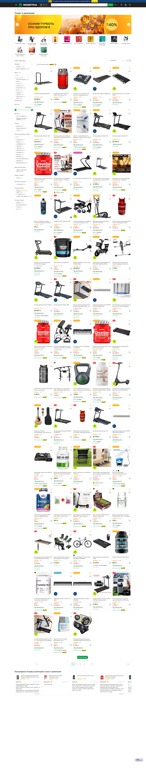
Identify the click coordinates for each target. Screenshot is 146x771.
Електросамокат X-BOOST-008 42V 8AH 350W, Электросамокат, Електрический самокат (82, 515)
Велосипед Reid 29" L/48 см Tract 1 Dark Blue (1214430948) (82, 558)
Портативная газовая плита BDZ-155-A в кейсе (43, 473)
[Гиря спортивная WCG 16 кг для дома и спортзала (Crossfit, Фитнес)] (82, 374)
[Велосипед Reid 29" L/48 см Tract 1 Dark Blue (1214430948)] (82, 542)
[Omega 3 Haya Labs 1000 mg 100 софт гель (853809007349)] (43, 500)
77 (92, 664)
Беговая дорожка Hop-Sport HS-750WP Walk (120, 347)
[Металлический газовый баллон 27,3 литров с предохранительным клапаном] (121, 206)
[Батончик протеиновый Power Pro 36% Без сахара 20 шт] (102, 500)
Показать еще (18, 100)
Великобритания (22, 162)
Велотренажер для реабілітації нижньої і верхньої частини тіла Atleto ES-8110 (120, 263)
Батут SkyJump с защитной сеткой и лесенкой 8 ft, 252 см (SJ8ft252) (121, 305)
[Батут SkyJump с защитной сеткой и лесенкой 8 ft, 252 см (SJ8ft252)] (121, 290)
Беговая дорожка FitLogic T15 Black (43, 304)
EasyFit (19, 92)
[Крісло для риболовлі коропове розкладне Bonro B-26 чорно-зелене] (63, 542)
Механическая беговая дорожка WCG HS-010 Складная (42, 263)
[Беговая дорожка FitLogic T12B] (43, 121)
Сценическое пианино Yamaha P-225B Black (81, 599)
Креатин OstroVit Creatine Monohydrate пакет (60, 640)
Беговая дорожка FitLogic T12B (42, 136)
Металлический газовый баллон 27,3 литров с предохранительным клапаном (121, 222)
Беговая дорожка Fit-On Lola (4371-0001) (121, 94)
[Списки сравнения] (125, 4)
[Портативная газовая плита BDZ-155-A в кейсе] (43, 458)
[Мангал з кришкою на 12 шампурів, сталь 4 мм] (82, 458)
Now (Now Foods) (22, 79)
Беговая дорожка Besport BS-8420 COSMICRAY (62, 432)
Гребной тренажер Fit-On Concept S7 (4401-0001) (81, 263)
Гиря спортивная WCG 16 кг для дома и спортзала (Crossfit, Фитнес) (82, 389)
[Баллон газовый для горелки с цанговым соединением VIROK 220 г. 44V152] (43, 206)
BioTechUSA (20, 87)
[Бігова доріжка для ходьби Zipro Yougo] (102, 542)
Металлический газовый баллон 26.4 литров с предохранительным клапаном (81, 432)
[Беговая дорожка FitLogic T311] (121, 121)
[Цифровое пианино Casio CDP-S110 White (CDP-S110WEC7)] (121, 416)
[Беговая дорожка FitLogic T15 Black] (43, 290)
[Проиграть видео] (71, 217)
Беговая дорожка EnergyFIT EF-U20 (82, 178)
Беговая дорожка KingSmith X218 (62, 221)
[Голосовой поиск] (105, 4)
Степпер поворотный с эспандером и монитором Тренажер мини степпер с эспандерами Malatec (82, 222)
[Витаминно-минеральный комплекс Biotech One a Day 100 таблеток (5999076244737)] (63, 458)
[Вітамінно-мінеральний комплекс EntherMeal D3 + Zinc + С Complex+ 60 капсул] (121, 500)
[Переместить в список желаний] (51, 68)
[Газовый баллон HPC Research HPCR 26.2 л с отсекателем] (43, 374)
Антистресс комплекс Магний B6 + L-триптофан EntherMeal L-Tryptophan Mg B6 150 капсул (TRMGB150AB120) (43, 599)
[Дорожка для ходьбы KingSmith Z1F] (102, 79)
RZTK (18, 81)
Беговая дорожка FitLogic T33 (100, 431)
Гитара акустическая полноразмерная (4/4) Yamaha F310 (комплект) (43, 432)
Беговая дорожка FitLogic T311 (120, 136)
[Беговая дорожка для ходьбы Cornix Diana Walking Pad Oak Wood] (43, 542)
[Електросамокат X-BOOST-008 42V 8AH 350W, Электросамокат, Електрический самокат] (82, 500)
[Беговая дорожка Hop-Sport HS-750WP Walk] (121, 331)
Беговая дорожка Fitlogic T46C (100, 136)
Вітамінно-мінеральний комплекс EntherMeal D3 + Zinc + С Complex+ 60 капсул (121, 515)
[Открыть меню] (16, 4)
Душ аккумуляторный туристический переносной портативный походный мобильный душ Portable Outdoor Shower (121, 473)
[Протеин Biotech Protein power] (63, 248)
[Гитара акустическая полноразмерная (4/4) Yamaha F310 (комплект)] (43, 416)
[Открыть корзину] (129, 4)
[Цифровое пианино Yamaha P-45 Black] (63, 584)
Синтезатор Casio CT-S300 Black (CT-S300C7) (81, 347)
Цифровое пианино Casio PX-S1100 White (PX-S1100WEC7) (101, 305)
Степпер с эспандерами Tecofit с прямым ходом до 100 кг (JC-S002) (62, 347)
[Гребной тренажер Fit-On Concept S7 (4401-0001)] (82, 248)
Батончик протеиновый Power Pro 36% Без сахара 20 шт (101, 515)
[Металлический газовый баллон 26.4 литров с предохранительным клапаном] (82, 416)
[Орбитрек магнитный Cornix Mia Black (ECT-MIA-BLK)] (102, 206)
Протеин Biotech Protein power (61, 262)
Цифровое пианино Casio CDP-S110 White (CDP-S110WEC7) (121, 432)
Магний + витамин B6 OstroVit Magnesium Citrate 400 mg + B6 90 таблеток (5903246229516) (82, 137)
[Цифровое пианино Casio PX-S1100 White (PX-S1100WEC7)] (102, 290)
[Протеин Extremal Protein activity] (121, 542)
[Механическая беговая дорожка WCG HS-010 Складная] (43, 248)
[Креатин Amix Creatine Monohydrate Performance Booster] (43, 163)
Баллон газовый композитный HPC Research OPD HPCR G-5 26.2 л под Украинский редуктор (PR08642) (30, 676)
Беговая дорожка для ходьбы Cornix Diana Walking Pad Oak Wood (43, 558)
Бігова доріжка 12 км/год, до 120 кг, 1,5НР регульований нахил (102, 599)
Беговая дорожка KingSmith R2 (42, 93)
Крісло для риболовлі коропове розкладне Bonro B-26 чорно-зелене (62, 558)
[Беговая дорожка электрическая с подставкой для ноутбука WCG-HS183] (102, 163)
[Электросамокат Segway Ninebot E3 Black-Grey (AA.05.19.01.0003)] (121, 374)
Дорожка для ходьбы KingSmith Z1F (101, 93)
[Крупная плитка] (126, 60)
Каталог (45, 4)
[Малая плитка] (129, 60)
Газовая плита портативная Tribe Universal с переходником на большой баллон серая (81, 94)
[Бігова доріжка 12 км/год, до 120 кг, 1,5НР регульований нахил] (102, 584)
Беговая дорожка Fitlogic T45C (61, 304)
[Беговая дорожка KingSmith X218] (63, 206)
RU (115, 4)
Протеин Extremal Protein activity (120, 557)
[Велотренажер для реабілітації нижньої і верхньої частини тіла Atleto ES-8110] (121, 248)
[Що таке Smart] (55, 64)
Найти (110, 4)
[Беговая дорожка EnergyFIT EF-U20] (82, 163)
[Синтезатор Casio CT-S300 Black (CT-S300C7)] (82, 331)
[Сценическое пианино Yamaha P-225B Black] (82, 584)
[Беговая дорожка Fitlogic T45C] (63, 290)
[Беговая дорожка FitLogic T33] (102, 416)
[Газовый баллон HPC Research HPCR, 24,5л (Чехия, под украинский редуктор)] (63, 79)
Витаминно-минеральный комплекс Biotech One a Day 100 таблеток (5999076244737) (62, 473)
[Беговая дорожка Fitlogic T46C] (102, 121)
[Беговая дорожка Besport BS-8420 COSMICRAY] (63, 416)
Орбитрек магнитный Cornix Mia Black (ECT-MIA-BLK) (101, 222)
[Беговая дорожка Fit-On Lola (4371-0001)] (121, 79)
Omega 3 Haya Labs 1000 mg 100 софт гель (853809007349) (42, 515)
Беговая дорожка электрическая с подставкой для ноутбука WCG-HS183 (101, 179)
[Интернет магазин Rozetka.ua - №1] (28, 4)
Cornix (19, 83)
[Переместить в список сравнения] (51, 71)
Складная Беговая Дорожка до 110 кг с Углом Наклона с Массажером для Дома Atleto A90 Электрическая (43, 640)
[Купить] (51, 99)
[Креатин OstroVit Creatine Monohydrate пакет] (63, 624)
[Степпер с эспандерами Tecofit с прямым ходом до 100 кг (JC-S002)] (63, 331)
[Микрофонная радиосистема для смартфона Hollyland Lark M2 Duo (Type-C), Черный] (82, 624)
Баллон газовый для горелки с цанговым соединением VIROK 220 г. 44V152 (43, 222)
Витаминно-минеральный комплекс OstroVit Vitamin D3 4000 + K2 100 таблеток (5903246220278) (101, 389)
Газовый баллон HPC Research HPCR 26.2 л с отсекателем (43, 389)
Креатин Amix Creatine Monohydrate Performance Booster (43, 179)
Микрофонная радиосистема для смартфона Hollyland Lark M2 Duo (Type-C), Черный (81, 640)
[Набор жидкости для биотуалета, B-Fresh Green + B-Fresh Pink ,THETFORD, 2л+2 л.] (63, 500)
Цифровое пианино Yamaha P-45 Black (62, 599)
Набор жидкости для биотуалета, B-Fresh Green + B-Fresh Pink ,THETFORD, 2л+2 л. (63, 515)
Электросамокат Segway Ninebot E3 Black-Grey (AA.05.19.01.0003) (121, 389)
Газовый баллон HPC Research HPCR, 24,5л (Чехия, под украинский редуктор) (61, 94)
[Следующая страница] (128, 664)
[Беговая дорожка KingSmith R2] (43, 79)
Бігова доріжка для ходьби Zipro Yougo (101, 558)
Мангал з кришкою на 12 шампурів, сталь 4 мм (82, 473)
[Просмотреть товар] (113, 470)
